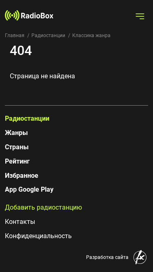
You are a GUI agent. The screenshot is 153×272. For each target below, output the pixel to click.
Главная (14, 35)
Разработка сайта (107, 257)
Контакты (20, 222)
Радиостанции (48, 35)
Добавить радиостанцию (43, 207)
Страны (17, 147)
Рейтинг (17, 161)
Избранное (21, 175)
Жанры (16, 133)
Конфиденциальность (38, 236)
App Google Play (29, 189)
